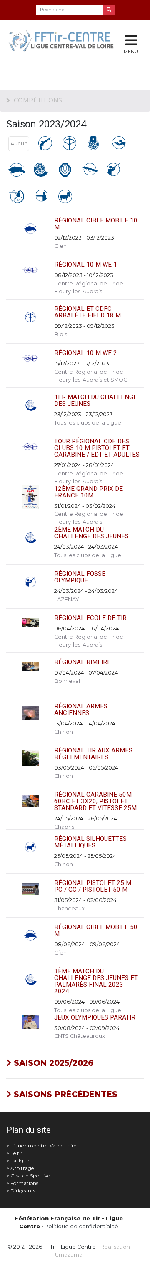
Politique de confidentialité (81, 1226)
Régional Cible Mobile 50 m (96, 930)
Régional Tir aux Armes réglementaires (93, 754)
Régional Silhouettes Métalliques (90, 842)
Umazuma (68, 1255)
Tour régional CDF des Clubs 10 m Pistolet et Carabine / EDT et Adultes (97, 447)
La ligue (19, 1160)
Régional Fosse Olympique (79, 577)
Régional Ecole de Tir (90, 618)
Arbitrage (22, 1168)
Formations (24, 1183)
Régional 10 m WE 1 (85, 264)
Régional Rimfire (82, 662)
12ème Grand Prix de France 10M (88, 492)
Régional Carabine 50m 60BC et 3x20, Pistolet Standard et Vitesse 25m (95, 801)
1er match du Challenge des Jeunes (95, 400)
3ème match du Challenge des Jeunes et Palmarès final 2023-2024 (96, 981)
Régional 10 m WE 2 (85, 353)
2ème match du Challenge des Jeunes (91, 533)
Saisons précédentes (64, 1094)
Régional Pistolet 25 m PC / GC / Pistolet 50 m (92, 886)
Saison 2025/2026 (52, 1063)
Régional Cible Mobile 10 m (96, 224)
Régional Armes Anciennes (81, 709)
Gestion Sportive (30, 1175)
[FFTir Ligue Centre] (50, 44)
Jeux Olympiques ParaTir (94, 1017)
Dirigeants (22, 1190)
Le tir (16, 1153)
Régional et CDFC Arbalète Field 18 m (87, 312)
